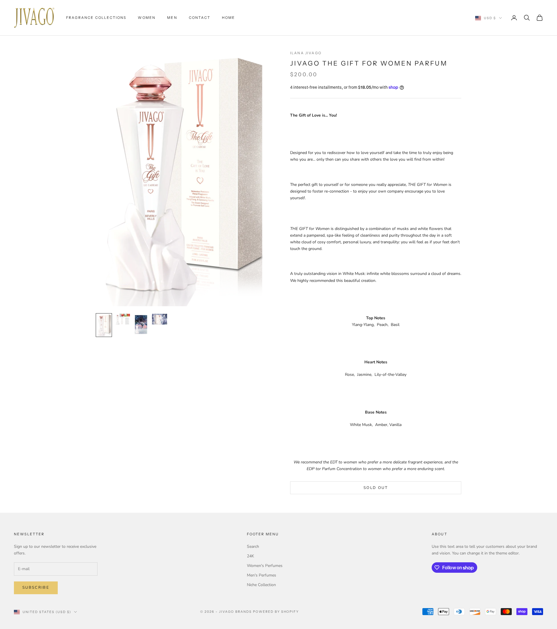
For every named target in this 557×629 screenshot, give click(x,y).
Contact (199, 17)
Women (146, 17)
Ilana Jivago (305, 53)
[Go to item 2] (122, 319)
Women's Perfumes (265, 565)
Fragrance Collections (96, 17)
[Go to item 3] (141, 324)
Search (253, 546)
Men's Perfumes (261, 575)
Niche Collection (261, 585)
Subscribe (35, 587)
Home (228, 17)
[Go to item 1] (104, 325)
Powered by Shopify (276, 612)
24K (250, 556)
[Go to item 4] (159, 319)
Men (172, 17)
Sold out (376, 487)
